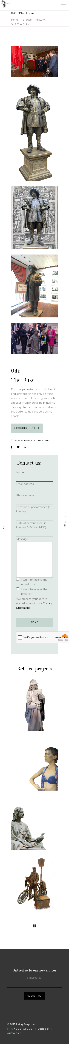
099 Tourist (34, 887)
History (40, 19)
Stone (41, 699)
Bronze (27, 19)
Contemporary (34, 759)
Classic (34, 814)
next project (65, 521)
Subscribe (34, 996)
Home (15, 19)
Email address (30, 484)
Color (35, 754)
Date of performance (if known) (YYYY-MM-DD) (31, 525)
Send (34, 622)
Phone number (31, 495)
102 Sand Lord (34, 706)
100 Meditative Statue (34, 828)
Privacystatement (22, 1029)
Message (22, 539)
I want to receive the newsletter (34, 582)
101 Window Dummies (34, 768)
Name (25, 472)
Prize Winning (29, 818)
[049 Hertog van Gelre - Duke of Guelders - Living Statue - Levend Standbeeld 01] (34, 61)
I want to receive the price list (34, 591)
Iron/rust (35, 881)
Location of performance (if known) (33, 509)
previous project (3, 527)
